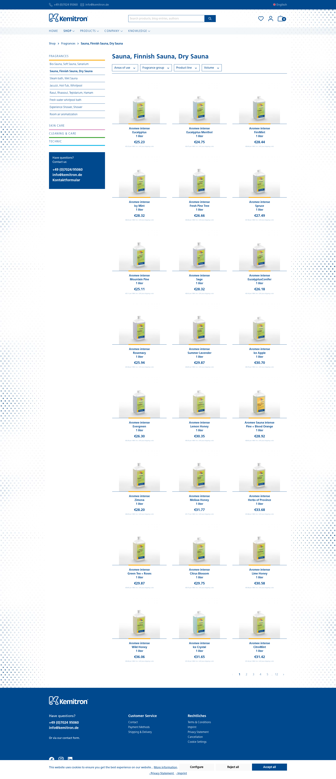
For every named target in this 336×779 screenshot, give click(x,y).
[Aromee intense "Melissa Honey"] (199, 471)
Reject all (233, 767)
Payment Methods (139, 727)
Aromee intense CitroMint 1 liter (259, 647)
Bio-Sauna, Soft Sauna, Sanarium (69, 64)
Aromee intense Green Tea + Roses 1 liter (139, 573)
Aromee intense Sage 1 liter (199, 279)
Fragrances (59, 56)
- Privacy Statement (161, 773)
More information (165, 767)
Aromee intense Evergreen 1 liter (139, 426)
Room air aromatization (64, 114)
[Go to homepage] (68, 18)
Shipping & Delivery (140, 732)
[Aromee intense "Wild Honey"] (139, 618)
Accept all (269, 767)
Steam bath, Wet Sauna (64, 78)
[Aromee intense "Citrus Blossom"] (199, 544)
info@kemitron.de (97, 4)
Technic (55, 141)
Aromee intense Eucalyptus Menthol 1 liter (199, 132)
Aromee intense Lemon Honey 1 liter (199, 426)
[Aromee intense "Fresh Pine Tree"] (199, 176)
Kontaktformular (66, 180)
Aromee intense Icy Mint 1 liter (139, 205)
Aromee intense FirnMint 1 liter (259, 132)
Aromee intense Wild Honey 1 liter (139, 647)
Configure (196, 767)
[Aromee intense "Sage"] (199, 250)
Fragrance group (153, 67)
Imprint (192, 727)
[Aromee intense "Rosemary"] (139, 323)
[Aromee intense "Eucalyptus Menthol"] (199, 103)
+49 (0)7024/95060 (67, 169)
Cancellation (195, 737)
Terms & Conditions (199, 722)
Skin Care (57, 125)
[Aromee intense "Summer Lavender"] (199, 323)
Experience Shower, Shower (66, 107)
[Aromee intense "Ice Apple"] (259, 323)
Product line (184, 67)
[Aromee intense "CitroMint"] (259, 618)
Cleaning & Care (62, 133)
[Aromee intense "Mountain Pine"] (139, 250)
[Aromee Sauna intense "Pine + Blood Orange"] (259, 397)
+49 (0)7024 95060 (66, 4)
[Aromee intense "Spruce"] (259, 176)
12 (276, 674)
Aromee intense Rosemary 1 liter (139, 352)
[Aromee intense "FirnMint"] (259, 103)
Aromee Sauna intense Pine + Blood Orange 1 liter (259, 426)
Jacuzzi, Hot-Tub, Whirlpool (66, 85)
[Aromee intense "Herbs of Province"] (259, 471)
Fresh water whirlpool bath (65, 100)
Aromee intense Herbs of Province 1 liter (259, 500)
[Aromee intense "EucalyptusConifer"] (259, 250)
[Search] (210, 18)
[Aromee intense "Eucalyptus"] (139, 103)
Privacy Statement (198, 732)
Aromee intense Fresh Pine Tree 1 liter (199, 205)
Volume (209, 67)
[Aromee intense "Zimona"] (139, 471)
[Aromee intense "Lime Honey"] (259, 544)
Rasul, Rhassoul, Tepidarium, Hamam (71, 92)
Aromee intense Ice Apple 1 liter (259, 352)
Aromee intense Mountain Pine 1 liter (139, 279)
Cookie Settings (197, 741)
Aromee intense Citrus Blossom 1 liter (199, 573)
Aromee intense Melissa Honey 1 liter (199, 500)
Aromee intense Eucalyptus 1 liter (139, 132)
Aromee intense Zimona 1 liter (139, 500)
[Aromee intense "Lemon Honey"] (199, 397)
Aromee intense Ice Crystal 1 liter (199, 647)
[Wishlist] (261, 18)
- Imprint (181, 773)
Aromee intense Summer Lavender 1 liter (199, 352)
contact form (70, 738)
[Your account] (271, 18)
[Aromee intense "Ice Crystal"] (199, 618)
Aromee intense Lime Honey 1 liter (259, 573)
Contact (133, 722)
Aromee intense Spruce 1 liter (259, 205)
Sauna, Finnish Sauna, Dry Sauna (71, 71)
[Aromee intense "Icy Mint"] (139, 176)
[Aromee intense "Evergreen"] (139, 397)
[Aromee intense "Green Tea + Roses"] (139, 544)
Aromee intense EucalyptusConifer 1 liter (259, 279)
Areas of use (122, 67)
